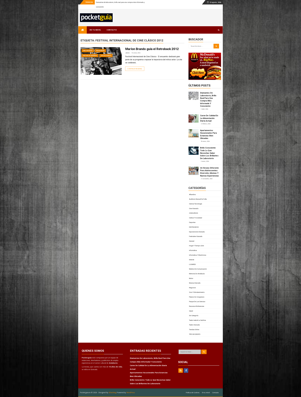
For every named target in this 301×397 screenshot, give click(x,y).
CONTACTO (112, 25)
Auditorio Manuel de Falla (198, 194)
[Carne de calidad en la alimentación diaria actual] (193, 114)
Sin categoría (193, 311)
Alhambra (192, 190)
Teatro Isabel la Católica (197, 316)
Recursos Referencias (196, 302)
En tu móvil (206, 388)
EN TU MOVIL (95, 25)
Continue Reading (134, 64)
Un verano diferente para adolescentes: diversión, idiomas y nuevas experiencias (209, 167)
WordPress (131, 388)
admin (127, 48)
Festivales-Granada (90, 51)
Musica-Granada (194, 278)
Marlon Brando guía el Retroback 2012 (152, 44)
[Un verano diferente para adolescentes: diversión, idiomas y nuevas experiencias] (193, 166)
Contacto (215, 388)
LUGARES (192, 260)
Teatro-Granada (194, 320)
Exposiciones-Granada (197, 227)
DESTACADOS (100, 46)
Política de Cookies (193, 388)
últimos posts (199, 81)
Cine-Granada (87, 46)
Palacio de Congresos (196, 292)
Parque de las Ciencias (197, 297)
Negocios (192, 283)
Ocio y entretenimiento (197, 288)
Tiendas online (194, 325)
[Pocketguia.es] (82, 25)
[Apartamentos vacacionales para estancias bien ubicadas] (193, 129)
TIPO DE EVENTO (106, 51)
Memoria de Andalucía (197, 269)
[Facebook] (186, 366)
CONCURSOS (193, 208)
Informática (193, 246)
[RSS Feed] (180, 366)
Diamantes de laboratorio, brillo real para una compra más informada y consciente (208, 95)
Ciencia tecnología (195, 199)
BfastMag (112, 388)
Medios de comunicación (198, 264)
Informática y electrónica (197, 250)
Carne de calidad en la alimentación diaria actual (209, 113)
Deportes (192, 218)
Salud (191, 306)
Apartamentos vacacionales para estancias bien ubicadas (208, 130)
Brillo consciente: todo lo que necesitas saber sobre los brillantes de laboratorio (209, 148)
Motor (191, 274)
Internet (191, 255)
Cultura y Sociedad (195, 213)
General (191, 236)
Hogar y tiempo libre (196, 241)
